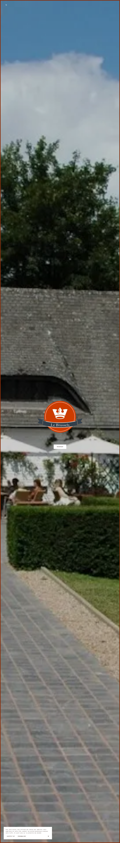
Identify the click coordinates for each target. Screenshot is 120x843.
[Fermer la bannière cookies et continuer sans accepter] (48, 836)
